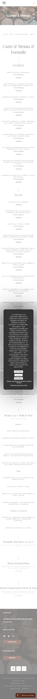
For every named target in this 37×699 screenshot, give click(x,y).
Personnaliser (18, 378)
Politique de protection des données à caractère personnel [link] (19, 382)
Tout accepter (18, 371)
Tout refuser (18, 375)
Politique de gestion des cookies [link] (18, 385)
